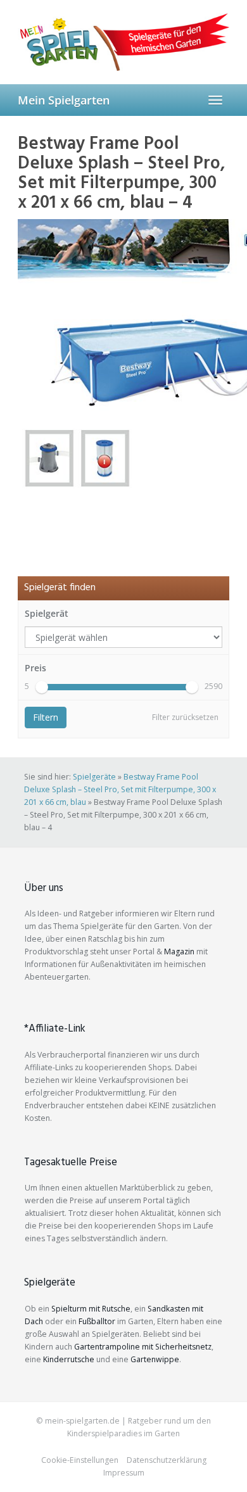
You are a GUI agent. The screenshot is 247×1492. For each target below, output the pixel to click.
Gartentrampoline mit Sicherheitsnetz (143, 1346)
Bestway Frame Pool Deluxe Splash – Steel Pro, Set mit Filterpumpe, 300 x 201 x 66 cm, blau (120, 789)
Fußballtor (97, 1321)
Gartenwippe (154, 1359)
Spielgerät (46, 613)
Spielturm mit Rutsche (90, 1308)
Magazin (179, 951)
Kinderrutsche (68, 1359)
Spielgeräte (94, 776)
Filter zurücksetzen (185, 717)
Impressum (123, 1472)
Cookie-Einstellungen (79, 1460)
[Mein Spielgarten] (123, 42)
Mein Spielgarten (64, 100)
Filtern (45, 717)
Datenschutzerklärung (166, 1460)
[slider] (41, 687)
